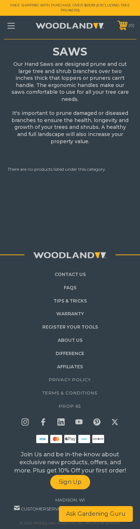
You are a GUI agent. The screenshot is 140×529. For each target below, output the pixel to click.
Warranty (70, 313)
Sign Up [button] (70, 482)
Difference (70, 353)
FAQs (70, 287)
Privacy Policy (70, 379)
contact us (70, 274)
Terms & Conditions (69, 392)
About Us (70, 340)
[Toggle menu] (20, 25)
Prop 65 (70, 406)
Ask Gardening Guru (96, 513)
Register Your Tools (70, 327)
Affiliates (70, 366)
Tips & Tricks (70, 301)
